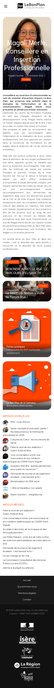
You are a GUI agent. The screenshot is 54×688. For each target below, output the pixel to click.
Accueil (27, 580)
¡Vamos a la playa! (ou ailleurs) (18, 568)
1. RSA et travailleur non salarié (26, 488)
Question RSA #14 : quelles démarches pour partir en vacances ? (31, 468)
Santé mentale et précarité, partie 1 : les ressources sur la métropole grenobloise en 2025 (26, 431)
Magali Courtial (15, 75)
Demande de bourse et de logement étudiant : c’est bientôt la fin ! (30, 475)
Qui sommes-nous (27, 586)
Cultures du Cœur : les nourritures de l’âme (30, 441)
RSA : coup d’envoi (20, 422)
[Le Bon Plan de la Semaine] (27, 385)
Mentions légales (27, 593)
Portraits (26, 79)
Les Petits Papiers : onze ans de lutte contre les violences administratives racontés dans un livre (27, 540)
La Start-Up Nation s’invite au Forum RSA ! (25, 294)
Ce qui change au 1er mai (16, 555)
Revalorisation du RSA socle (25, 481)
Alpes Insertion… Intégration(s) (26, 494)
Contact (27, 599)
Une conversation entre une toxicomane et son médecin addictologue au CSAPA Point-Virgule (22, 458)
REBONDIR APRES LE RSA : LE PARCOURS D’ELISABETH (27, 270)
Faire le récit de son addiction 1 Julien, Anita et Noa (27, 449)
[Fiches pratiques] (27, 333)
